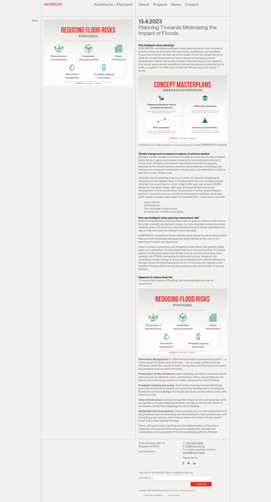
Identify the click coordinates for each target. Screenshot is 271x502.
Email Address (144, 478)
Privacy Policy (174, 495)
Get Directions (146, 451)
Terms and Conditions (153, 495)
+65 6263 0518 (194, 443)
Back (35, 20)
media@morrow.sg (194, 453)
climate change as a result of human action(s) (174, 157)
